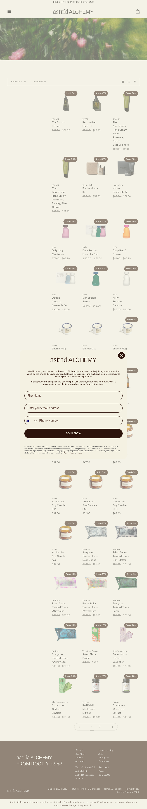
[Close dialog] (121, 355)
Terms (79, 453)
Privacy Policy (69, 453)
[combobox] (31, 420)
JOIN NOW (73, 433)
